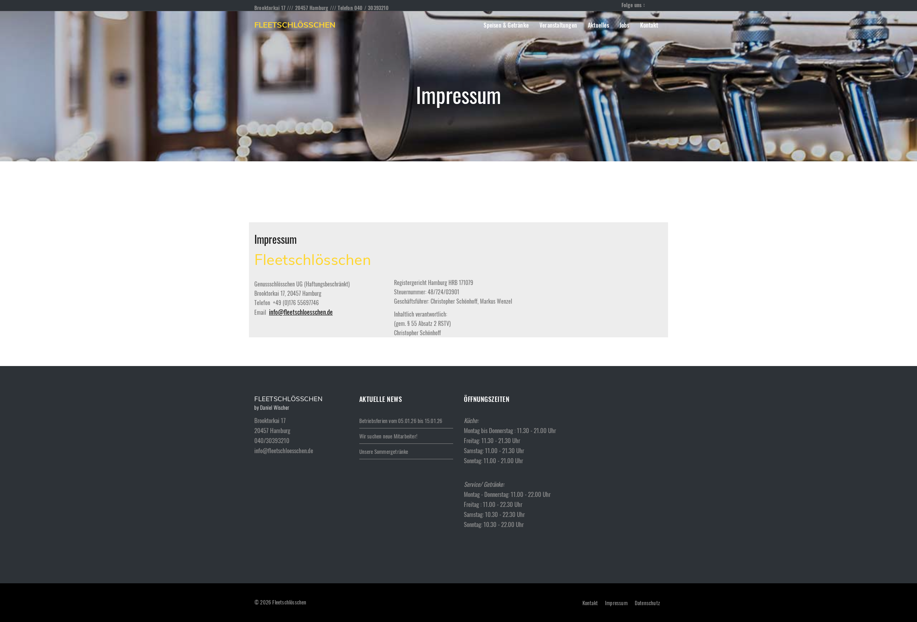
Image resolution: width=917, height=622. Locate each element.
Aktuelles (598, 25)
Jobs (624, 25)
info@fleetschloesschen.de (301, 312)
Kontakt (649, 25)
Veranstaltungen (558, 25)
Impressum (616, 603)
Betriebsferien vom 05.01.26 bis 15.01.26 (401, 420)
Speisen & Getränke (506, 25)
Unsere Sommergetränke (383, 451)
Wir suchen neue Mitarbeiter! (388, 436)
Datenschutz (647, 603)
